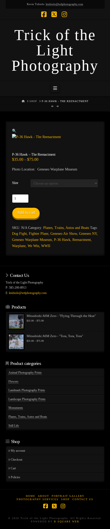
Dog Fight (19, 234)
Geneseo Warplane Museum (32, 240)
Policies (15, 477)
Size (15, 183)
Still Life (13, 425)
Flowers (13, 381)
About (43, 496)
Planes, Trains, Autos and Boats (66, 228)
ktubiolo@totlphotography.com (64, 4)
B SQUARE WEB (66, 521)
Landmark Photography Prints (26, 390)
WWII (45, 246)
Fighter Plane (38, 234)
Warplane (19, 246)
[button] (55, 88)
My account (18, 450)
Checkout (16, 459)
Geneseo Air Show (63, 234)
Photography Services (38, 499)
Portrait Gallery (68, 496)
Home (30, 496)
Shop (65, 499)
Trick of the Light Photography (55, 50)
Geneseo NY (88, 234)
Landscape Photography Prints (27, 399)
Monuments (15, 408)
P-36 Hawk (62, 240)
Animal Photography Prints (25, 372)
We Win (33, 246)
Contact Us (82, 499)
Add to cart (26, 212)
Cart (13, 468)
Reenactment (81, 240)
